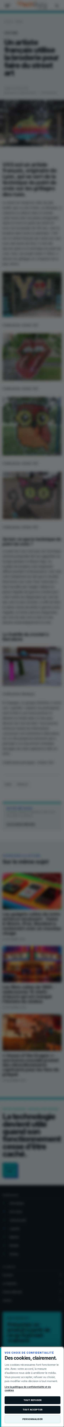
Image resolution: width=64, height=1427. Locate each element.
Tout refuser (32, 1400)
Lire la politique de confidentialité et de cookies (28, 1388)
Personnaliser (32, 1419)
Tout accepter (32, 1409)
